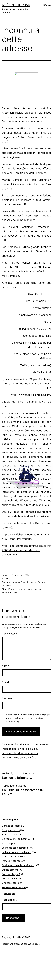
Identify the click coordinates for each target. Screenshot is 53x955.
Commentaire (9, 633)
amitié (22, 589)
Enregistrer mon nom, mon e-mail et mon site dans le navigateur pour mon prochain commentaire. (28, 718)
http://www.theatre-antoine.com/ (31, 394)
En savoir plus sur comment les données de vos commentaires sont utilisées (20, 753)
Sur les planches (11, 869)
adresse (14, 589)
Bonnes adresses (11, 825)
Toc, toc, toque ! (11, 874)
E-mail (6, 682)
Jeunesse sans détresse (15, 847)
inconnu (30, 589)
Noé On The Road (16, 5)
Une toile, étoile (10, 883)
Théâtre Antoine (9, 592)
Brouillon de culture (12, 834)
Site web (7, 698)
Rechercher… (9, 900)
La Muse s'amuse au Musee (16, 852)
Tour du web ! (9, 878)
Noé (8, 578)
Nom (5, 665)
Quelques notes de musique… (18, 865)
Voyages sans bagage (14, 887)
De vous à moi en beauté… (16, 839)
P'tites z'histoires (11, 861)
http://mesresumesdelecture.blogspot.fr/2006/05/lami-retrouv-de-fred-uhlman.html (26, 550)
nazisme (39, 589)
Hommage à (8, 843)
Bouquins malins (29, 582)
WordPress (34, 944)
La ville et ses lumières (14, 856)
